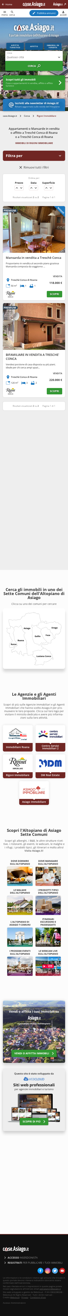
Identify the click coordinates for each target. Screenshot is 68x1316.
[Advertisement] (34, 450)
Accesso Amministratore (14, 1303)
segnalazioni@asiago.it (50, 1288)
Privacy (24, 1297)
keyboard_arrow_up (17, 188)
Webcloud (15, 1297)
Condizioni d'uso (38, 1297)
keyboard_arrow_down (21, 188)
